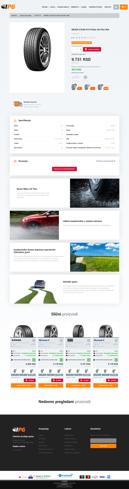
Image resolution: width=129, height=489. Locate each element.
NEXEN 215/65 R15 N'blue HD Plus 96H (56, 16)
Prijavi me (103, 446)
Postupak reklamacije (45, 453)
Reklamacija (68, 446)
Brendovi (74, 7)
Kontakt (108, 7)
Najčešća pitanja (95, 7)
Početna (14, 16)
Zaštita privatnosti (70, 439)
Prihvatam (60, 486)
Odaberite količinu (77, 46)
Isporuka (41, 442)
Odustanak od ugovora (46, 449)
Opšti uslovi (42, 439)
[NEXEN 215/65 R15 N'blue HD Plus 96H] (78, 330)
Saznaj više (68, 486)
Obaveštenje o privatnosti (72, 453)
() (124, 7)
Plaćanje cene (68, 435)
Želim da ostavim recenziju (64, 169)
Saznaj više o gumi (23, 385)
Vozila (52, 7)
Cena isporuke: (17, 353)
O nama (83, 7)
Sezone (44, 7)
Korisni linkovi (63, 7)
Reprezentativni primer (78, 72)
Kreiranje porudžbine (70, 442)
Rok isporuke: (16, 355)
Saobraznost (43, 446)
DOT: (14, 351)
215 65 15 (37, 16)
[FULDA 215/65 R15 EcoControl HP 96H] (23, 330)
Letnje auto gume (25, 16)
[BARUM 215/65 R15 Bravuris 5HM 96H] (51, 330)
